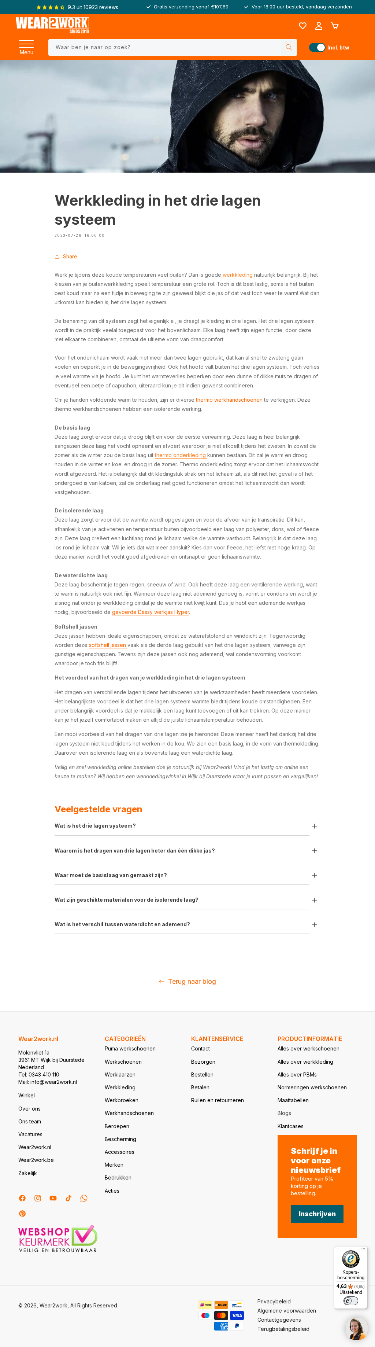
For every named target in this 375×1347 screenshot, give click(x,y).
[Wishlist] (302, 26)
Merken (114, 1165)
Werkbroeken (121, 1100)
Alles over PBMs (297, 1074)
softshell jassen (108, 645)
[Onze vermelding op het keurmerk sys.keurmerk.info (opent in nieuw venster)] (57, 1251)
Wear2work (53, 1305)
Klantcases (291, 1126)
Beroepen (117, 1126)
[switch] (351, 1300)
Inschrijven (317, 1214)
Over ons (29, 1108)
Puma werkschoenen (130, 1048)
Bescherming (120, 1139)
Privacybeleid (274, 1301)
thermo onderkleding (181, 455)
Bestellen (202, 1074)
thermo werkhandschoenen (229, 400)
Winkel (26, 1095)
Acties (112, 1191)
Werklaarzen (120, 1074)
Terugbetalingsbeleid (283, 1329)
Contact (200, 1048)
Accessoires (119, 1152)
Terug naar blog (192, 981)
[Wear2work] (52, 25)
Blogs (284, 1113)
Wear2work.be (36, 1160)
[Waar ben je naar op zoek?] (289, 47)
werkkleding (238, 275)
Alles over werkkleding (305, 1062)
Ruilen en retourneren (217, 1100)
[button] (26, 41)
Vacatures (30, 1134)
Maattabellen (293, 1100)
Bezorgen (203, 1062)
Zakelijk (27, 1173)
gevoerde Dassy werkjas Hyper (150, 612)
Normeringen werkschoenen (312, 1087)
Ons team (29, 1121)
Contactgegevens (279, 1320)
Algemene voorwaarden (286, 1310)
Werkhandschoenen (129, 1113)
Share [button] (70, 256)
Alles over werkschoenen (308, 1048)
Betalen (200, 1087)
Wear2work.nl (34, 1147)
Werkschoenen (123, 1062)
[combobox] (172, 47)
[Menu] (26, 41)
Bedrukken (118, 1177)
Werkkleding (120, 1087)
